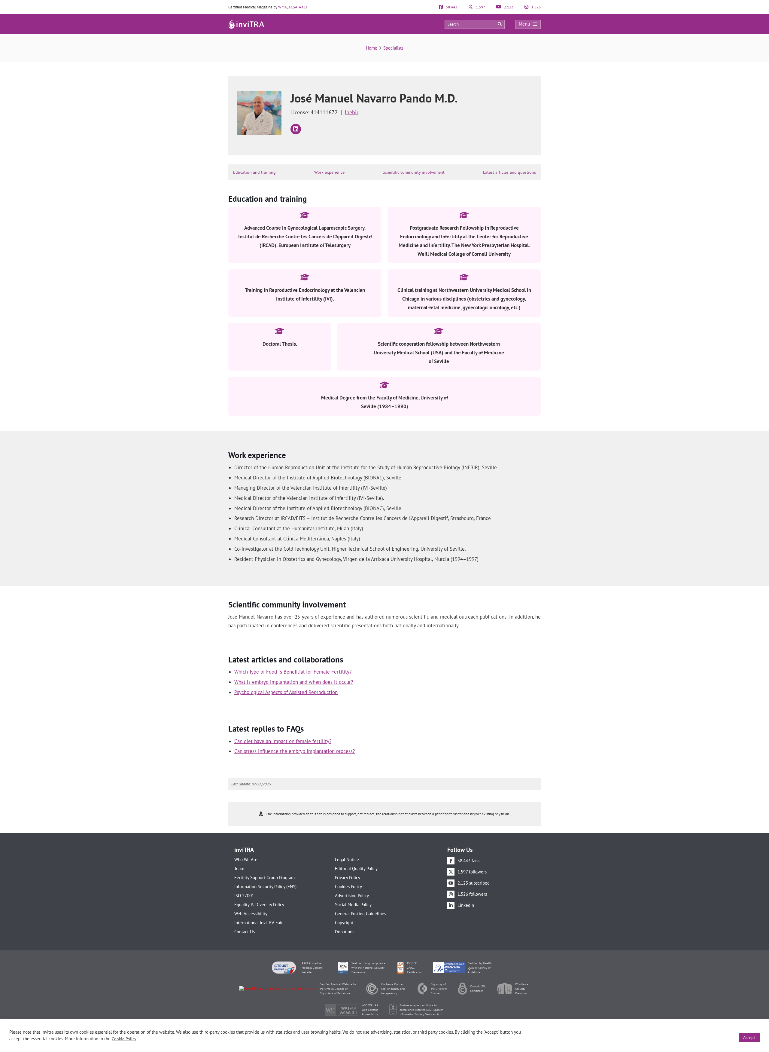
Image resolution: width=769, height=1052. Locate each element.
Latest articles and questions (509, 172)
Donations (344, 931)
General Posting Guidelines (360, 913)
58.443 (451, 7)
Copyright (344, 922)
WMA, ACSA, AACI (292, 7)
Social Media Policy (353, 904)
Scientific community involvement (414, 172)
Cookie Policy (124, 1039)
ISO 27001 (244, 895)
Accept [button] (749, 1037)
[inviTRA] (246, 23)
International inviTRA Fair (258, 922)
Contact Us (244, 931)
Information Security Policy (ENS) (265, 886)
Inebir (351, 112)
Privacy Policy (347, 877)
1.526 (535, 7)
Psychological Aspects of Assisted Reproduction (286, 692)
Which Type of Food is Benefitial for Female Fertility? (292, 671)
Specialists (393, 48)
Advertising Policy (352, 895)
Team (239, 868)
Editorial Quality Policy (356, 868)
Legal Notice (347, 859)
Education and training (254, 172)
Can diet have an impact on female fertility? (282, 741)
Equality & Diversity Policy (259, 904)
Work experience (329, 172)
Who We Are (245, 859)
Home (371, 48)
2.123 (508, 7)
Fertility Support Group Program (264, 877)
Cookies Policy (348, 886)
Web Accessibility (250, 913)
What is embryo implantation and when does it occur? (293, 682)
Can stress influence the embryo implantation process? (294, 751)
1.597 (480, 7)
